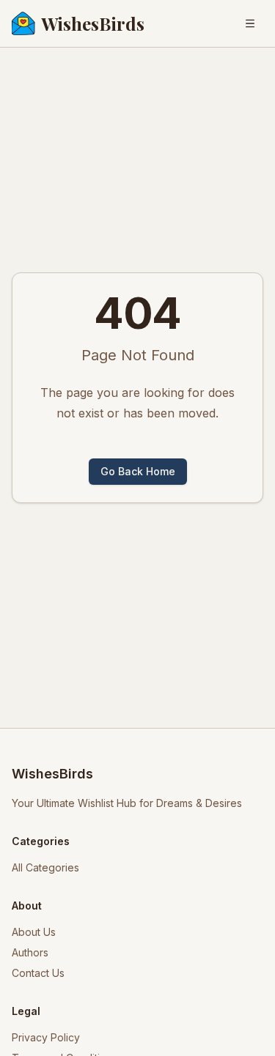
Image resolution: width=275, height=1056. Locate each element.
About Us (34, 932)
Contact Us (38, 973)
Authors (30, 952)
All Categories (45, 867)
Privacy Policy (46, 1037)
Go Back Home (137, 471)
